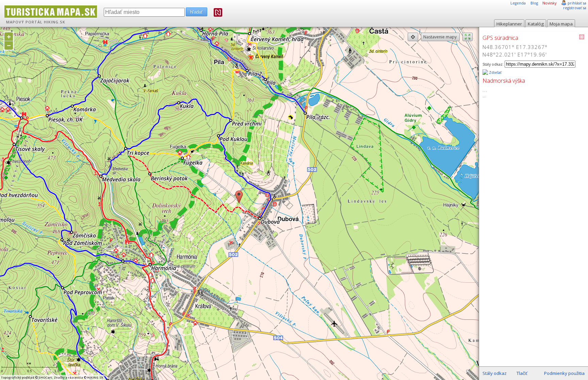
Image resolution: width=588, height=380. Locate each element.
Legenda (518, 3)
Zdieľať (495, 72)
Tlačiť (522, 373)
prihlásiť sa (577, 3)
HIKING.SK (54, 22)
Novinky (549, 3)
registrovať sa (574, 7)
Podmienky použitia (564, 373)
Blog (534, 3)
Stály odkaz (495, 373)
